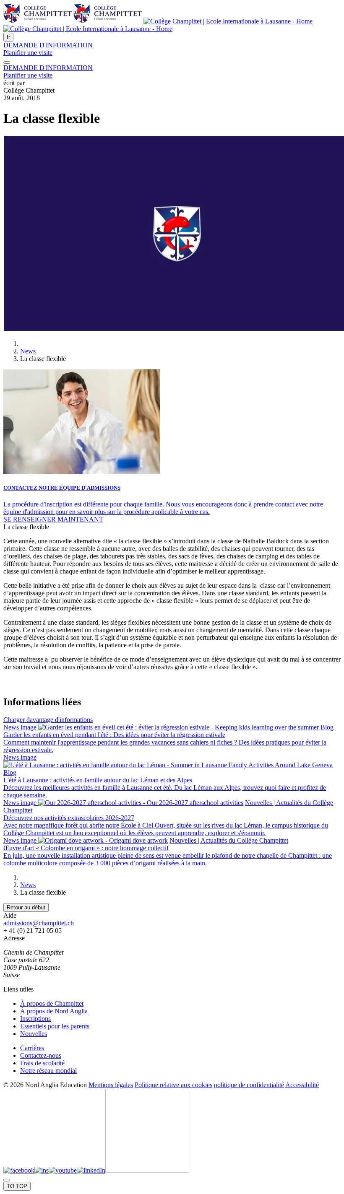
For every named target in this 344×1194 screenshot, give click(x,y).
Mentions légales (111, 1084)
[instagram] (41, 1170)
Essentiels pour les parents (54, 1026)
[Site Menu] (6, 62)
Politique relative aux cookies (173, 1084)
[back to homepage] (158, 25)
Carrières (32, 1047)
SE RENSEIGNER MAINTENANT (53, 519)
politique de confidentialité (249, 1084)
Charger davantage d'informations (48, 719)
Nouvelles (33, 1033)
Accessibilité (302, 1084)
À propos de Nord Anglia (54, 1011)
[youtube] (63, 1170)
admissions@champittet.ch (38, 923)
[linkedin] (91, 1170)
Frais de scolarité (42, 1063)
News (28, 351)
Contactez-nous (40, 1055)
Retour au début (26, 907)
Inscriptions (35, 1018)
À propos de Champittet (51, 1003)
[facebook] (18, 1170)
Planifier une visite (27, 52)
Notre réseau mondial (48, 1070)
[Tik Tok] (147, 1170)
